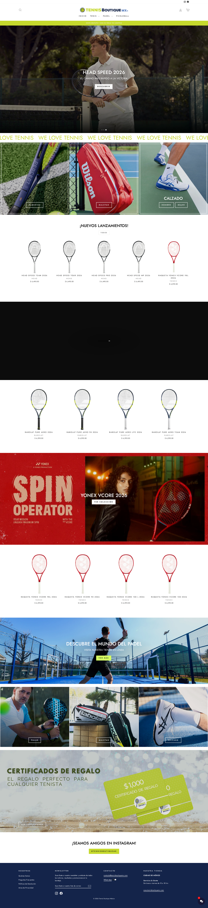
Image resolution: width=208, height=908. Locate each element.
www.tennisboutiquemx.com (153, 890)
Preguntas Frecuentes (26, 880)
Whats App (108, 879)
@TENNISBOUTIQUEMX (104, 851)
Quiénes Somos (24, 876)
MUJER (181, 205)
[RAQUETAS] (34, 179)
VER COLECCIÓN (103, 349)
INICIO (83, 16)
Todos (104, 233)
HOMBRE (166, 205)
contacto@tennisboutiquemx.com (116, 875)
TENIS (94, 16)
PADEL (107, 16)
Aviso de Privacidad (26, 888)
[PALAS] (34, 717)
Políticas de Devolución (27, 884)
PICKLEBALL (122, 16)
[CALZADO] (173, 717)
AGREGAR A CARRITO (34, 270)
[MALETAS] (104, 179)
